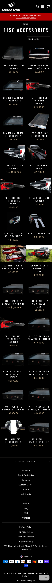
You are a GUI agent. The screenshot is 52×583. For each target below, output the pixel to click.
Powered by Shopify (26, 581)
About (26, 503)
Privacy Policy (26, 532)
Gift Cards (26, 494)
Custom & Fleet (26, 485)
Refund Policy (26, 527)
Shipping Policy (26, 541)
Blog (26, 508)
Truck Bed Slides (26, 475)
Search (26, 489)
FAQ (26, 513)
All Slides (26, 470)
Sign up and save (26, 462)
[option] (26, 16)
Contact (26, 518)
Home (25, 24)
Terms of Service (26, 537)
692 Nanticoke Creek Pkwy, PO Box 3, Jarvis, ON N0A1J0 (26, 548)
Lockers (26, 480)
